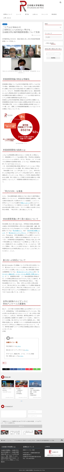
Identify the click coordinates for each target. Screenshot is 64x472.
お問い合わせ (7, 17)
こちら (19, 346)
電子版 (27, 14)
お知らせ (35, 14)
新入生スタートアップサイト (17, 233)
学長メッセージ (25, 203)
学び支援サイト (17, 230)
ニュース (18, 14)
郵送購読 (54, 14)
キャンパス (45, 14)
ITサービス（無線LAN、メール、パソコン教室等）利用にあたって (20, 274)
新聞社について (8, 14)
